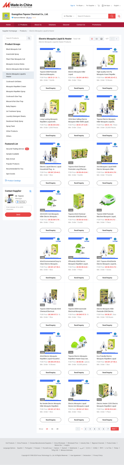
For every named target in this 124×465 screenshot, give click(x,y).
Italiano (56, 448)
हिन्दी (101, 448)
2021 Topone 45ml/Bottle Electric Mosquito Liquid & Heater (106, 263)
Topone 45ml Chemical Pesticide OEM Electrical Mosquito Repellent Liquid (78, 216)
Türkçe (116, 448)
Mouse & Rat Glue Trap (14, 101)
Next (114, 429)
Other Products (12, 131)
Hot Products (10, 443)
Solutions (52, 24)
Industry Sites (85, 443)
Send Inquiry (50, 88)
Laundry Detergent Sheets (16, 116)
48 (57, 429)
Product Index (111, 443)
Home (8, 24)
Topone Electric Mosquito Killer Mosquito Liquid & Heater (106, 121)
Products (23, 24)
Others (8, 136)
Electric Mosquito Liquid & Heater (16, 75)
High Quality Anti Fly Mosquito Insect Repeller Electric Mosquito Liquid (106, 74)
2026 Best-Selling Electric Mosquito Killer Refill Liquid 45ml (78, 121)
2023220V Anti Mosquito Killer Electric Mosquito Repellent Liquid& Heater (49, 216)
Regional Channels (98, 443)
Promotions (96, 24)
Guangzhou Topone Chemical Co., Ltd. (30, 14)
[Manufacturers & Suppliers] (18, 5)
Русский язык (47, 448)
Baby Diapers (11, 106)
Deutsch (64, 448)
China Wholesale (59, 443)
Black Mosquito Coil (13, 49)
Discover (66, 24)
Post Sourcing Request (119, 16)
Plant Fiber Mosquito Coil (15, 59)
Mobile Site (58, 445)
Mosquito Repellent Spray (15, 91)
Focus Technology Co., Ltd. (46, 455)
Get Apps (107, 5)
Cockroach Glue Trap (14, 96)
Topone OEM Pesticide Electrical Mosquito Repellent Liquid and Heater (50, 74)
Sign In (72, 5)
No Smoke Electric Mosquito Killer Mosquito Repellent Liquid (50, 406)
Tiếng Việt (54, 450)
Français (37, 448)
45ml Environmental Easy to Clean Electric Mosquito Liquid (50, 263)
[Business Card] (30, 191)
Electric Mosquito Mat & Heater (17, 69)
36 (52, 429)
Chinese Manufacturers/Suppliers (40, 443)
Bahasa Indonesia (67, 450)
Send (18, 214)
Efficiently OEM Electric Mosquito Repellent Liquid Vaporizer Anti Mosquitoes (78, 263)
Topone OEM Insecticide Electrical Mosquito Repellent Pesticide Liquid (77, 311)
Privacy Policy (98, 455)
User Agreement (75, 455)
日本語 (95, 448)
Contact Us (81, 24)
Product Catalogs (14, 180)
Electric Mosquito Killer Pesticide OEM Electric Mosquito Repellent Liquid (106, 311)
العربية (82, 448)
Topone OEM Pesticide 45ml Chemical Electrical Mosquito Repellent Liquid (50, 311)
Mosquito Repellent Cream (16, 86)
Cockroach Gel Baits (13, 81)
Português (28, 448)
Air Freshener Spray (13, 111)
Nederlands (73, 448)
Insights (67, 445)
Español (20, 448)
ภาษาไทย (108, 448)
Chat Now (22, 202)
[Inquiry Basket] (99, 5)
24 (47, 429)
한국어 (88, 448)
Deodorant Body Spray (14, 121)
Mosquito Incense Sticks (15, 64)
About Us (38, 24)
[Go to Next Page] (116, 39)
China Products (22, 443)
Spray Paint (10, 126)
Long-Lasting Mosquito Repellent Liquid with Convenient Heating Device (50, 121)
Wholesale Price (73, 443)
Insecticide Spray (12, 54)
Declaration (87, 455)
